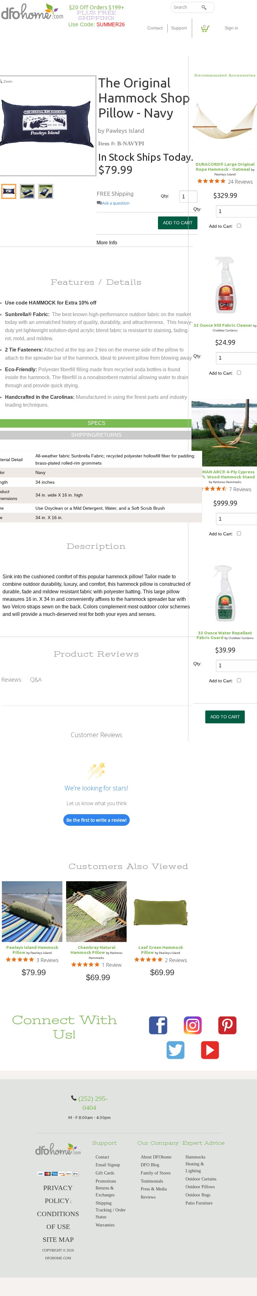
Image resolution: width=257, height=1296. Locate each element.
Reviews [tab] (11, 679)
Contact (155, 28)
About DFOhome (156, 1157)
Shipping (104, 1203)
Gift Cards (105, 1173)
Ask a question (115, 203)
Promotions (106, 1181)
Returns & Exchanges (105, 1191)
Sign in (231, 28)
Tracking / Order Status (111, 1213)
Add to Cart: (221, 226)
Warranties (105, 1225)
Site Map (58, 1239)
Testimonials (152, 1181)
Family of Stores (155, 1173)
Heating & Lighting (195, 1167)
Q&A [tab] (36, 679)
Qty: (164, 195)
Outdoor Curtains (201, 1179)
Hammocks (195, 1157)
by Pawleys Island (121, 131)
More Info (107, 242)
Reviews (148, 1197)
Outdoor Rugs (198, 1195)
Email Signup (108, 1165)
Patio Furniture (199, 1203)
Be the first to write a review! (96, 820)
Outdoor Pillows (200, 1186)
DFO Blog (150, 1165)
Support (179, 28)
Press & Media (154, 1189)
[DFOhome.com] (32, 10)
